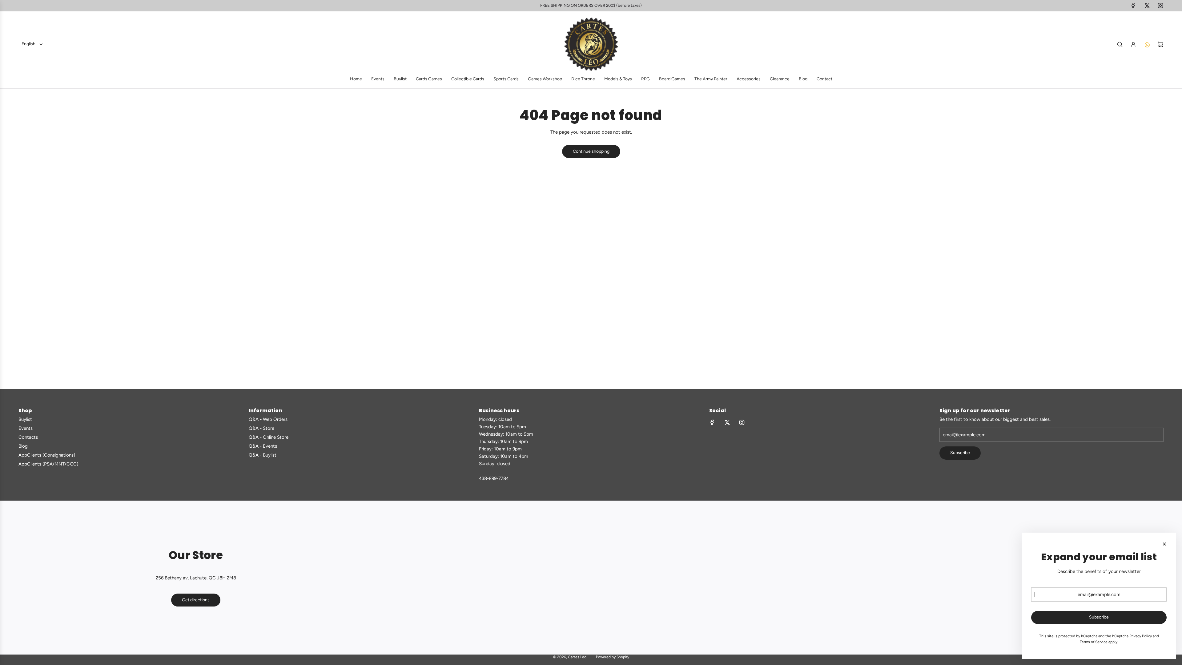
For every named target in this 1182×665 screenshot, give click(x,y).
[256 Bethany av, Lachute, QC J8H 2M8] (591, 578)
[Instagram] (1160, 5)
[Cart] (1160, 44)
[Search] (1120, 44)
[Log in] (1133, 44)
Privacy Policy (1140, 636)
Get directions (196, 600)
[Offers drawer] (1147, 44)
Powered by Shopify (612, 657)
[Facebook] (1133, 5)
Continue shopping (591, 151)
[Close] (1164, 544)
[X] (1147, 5)
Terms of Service (1094, 642)
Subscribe (960, 452)
